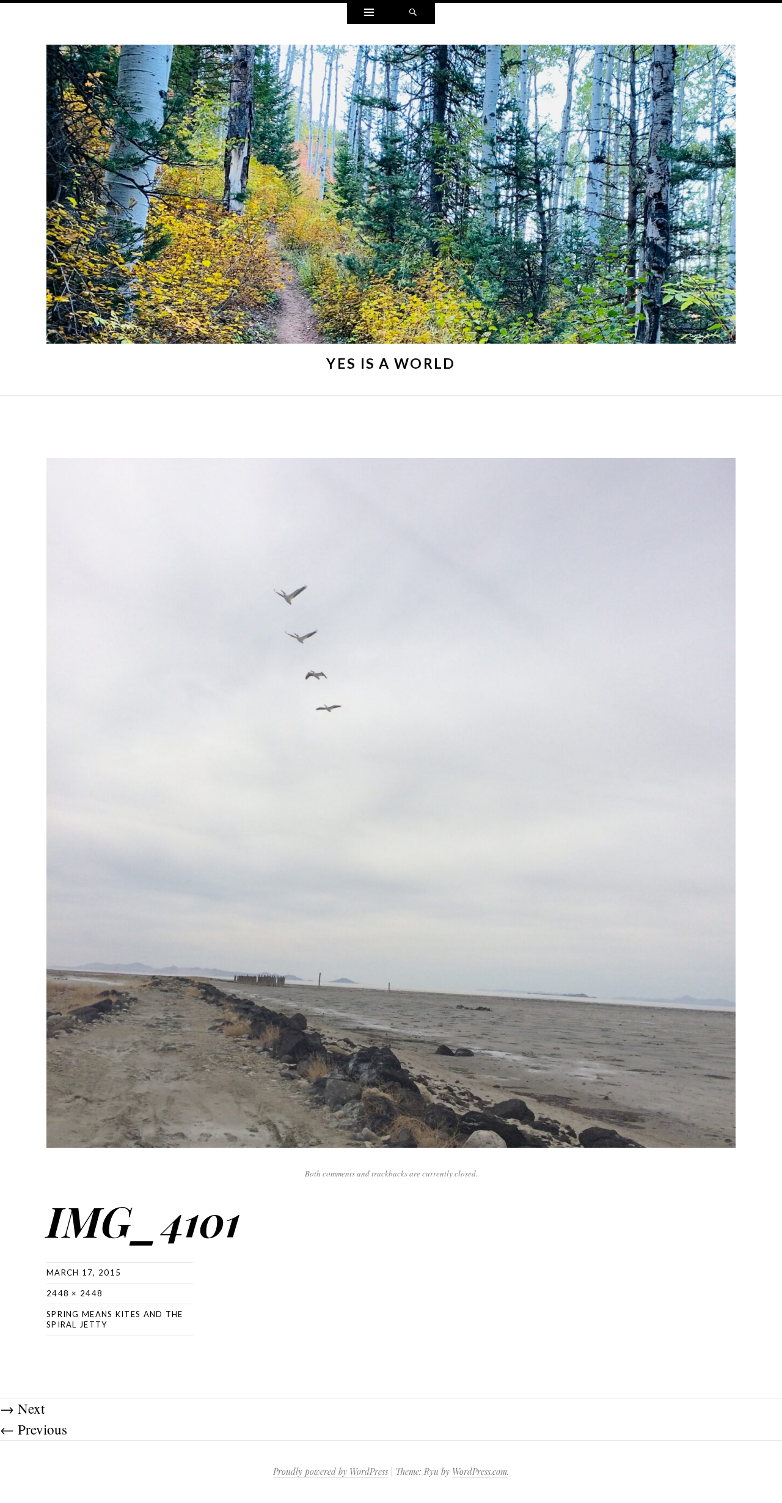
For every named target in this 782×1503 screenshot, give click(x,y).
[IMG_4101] (391, 800)
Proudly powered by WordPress (330, 1471)
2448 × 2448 (74, 1293)
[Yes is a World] (391, 197)
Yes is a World (390, 363)
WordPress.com (479, 1471)
